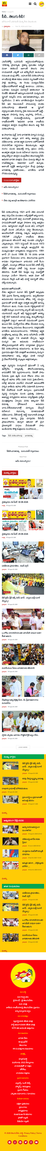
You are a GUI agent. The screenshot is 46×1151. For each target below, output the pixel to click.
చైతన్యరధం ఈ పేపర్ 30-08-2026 (15, 502)
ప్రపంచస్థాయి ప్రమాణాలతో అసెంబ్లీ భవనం (32, 798)
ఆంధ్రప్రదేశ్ (11, 11)
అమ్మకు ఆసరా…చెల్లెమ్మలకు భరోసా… (32, 864)
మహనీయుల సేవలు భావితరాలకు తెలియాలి (18, 668)
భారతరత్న (29, 435)
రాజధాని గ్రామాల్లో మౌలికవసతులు (15, 788)
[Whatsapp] (15, 1142)
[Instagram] (31, 1142)
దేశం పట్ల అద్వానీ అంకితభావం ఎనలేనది (19, 200)
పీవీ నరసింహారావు (15, 435)
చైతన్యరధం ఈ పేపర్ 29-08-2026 (15, 534)
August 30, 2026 (12, 505)
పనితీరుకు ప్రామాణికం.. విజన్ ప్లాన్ (15, 566)
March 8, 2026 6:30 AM (36, 870)
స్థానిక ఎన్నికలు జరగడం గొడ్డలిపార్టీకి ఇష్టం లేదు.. (20, 735)
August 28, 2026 (13, 792)
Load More (23, 747)
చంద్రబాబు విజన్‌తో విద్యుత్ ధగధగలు (32, 852)
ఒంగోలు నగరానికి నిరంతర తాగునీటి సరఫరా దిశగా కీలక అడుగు (21, 634)
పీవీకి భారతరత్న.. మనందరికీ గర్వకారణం (20, 194)
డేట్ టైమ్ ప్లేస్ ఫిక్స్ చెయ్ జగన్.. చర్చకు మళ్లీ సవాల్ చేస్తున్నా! (21, 599)
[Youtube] (36, 1142)
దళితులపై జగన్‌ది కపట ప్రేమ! (31, 840)
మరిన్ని (4, 813)
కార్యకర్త (3, 505)
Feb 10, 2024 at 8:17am (23, 26)
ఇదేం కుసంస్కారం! (11, 187)
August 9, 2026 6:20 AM (36, 834)
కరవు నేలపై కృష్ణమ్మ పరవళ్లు (32, 778)
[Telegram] (10, 1142)
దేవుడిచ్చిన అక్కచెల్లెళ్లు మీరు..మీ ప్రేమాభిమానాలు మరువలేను (20, 701)
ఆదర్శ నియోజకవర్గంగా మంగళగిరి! (31, 828)
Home (4, 11)
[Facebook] (20, 1142)
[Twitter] (26, 1142)
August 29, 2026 (12, 537)
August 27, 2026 (34, 804)
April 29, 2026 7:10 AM (35, 858)
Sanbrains (41, 1148)
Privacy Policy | (30, 1133)
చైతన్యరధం (7, 26)
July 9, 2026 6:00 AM (35, 846)
